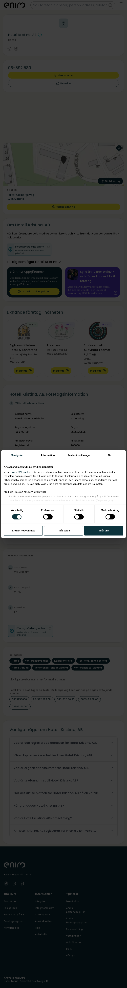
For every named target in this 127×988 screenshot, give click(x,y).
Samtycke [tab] (17, 455)
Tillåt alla (104, 530)
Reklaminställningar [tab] (79, 455)
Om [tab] (110, 455)
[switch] (48, 517)
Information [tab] (48, 455)
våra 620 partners (22, 472)
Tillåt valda (63, 530)
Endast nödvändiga (23, 530)
